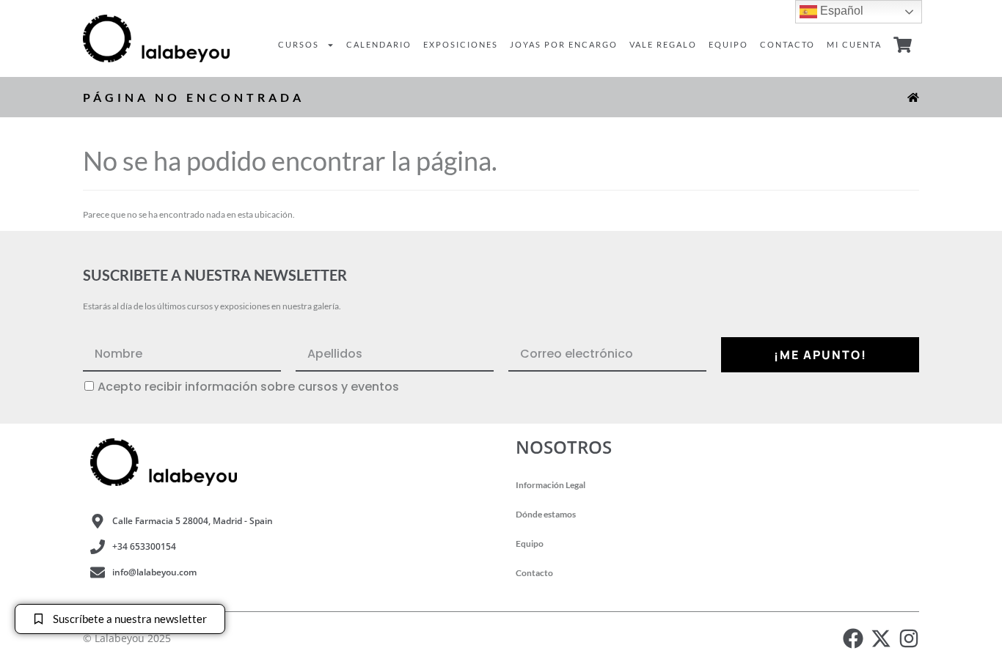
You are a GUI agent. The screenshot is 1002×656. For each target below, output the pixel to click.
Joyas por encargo (564, 44)
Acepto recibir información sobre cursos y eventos (248, 387)
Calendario (379, 44)
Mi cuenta (854, 44)
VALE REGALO (663, 44)
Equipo (728, 44)
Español (840, 10)
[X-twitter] (881, 638)
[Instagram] (909, 638)
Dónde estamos (546, 514)
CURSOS (298, 44)
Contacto (787, 44)
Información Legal (550, 484)
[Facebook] (853, 638)
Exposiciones (460, 44)
